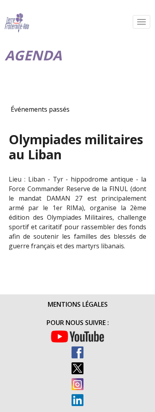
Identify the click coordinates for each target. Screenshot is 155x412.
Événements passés (40, 109)
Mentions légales (78, 304)
